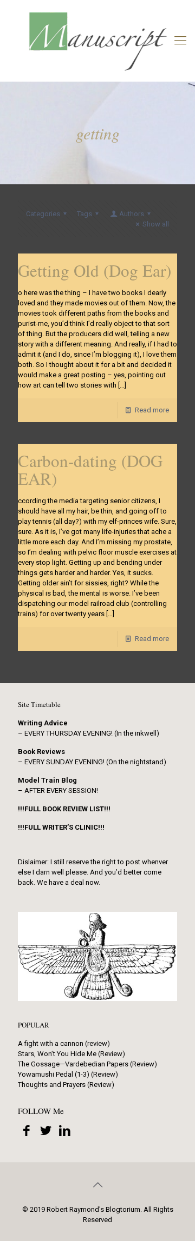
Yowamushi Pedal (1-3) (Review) (68, 1074)
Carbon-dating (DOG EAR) (90, 469)
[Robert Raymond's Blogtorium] (97, 40)
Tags (84, 214)
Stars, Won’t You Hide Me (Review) (71, 1054)
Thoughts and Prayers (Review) (66, 1084)
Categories (43, 214)
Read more (152, 410)
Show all (155, 224)
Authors (131, 214)
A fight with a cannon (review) (64, 1043)
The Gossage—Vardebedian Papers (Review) (87, 1064)
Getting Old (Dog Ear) (94, 270)
